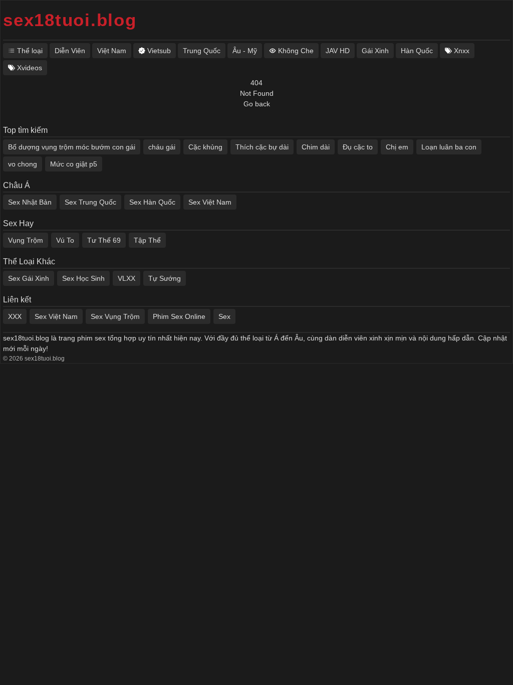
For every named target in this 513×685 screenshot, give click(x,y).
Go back (256, 104)
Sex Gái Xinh (28, 278)
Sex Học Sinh (83, 278)
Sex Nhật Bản (30, 202)
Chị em (397, 147)
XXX (15, 316)
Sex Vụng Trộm (115, 316)
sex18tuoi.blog (70, 20)
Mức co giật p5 (73, 164)
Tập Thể (147, 240)
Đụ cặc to (358, 147)
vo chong (22, 164)
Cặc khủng (205, 147)
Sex (224, 316)
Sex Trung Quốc (90, 202)
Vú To (65, 240)
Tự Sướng (164, 278)
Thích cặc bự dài (262, 147)
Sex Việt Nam (209, 202)
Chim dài (316, 147)
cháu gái (161, 147)
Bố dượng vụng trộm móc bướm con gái (71, 147)
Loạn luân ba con (448, 147)
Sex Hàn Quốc (152, 202)
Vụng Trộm (25, 240)
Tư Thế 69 (104, 240)
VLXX (126, 278)
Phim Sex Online (179, 316)
